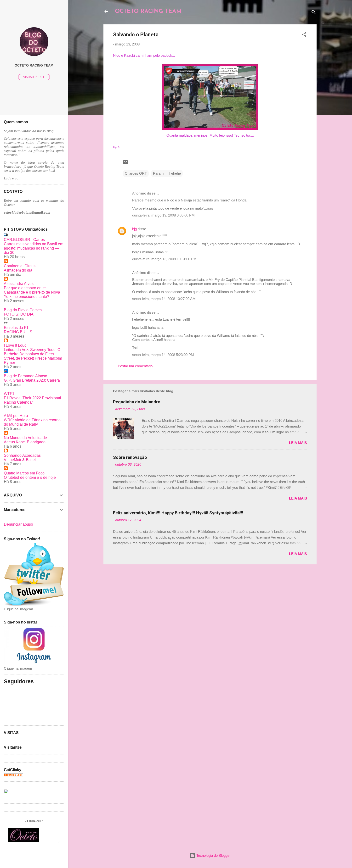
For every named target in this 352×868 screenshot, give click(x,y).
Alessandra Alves (19, 284)
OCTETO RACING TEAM (148, 11)
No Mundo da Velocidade (25, 438)
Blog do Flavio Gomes (23, 310)
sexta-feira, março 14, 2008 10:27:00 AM (164, 299)
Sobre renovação (130, 457)
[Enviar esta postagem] (125, 164)
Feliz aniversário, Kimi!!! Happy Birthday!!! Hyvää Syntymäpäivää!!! (178, 512)
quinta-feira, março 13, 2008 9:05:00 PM (163, 215)
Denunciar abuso (18, 524)
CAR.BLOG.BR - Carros (24, 240)
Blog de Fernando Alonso (25, 376)
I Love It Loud (15, 345)
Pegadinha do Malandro (136, 401)
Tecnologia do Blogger (213, 855)
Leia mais (298, 443)
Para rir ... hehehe (167, 173)
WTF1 (9, 394)
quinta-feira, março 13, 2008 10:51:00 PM (164, 259)
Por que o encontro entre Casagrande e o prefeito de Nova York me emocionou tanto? (32, 292)
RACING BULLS (18, 332)
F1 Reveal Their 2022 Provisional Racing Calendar (32, 400)
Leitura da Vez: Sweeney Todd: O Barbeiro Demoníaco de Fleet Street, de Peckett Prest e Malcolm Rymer (33, 356)
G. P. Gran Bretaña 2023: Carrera (32, 380)
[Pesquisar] (314, 13)
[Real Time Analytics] (13, 775)
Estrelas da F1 (16, 328)
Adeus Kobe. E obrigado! (25, 442)
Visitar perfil (34, 77)
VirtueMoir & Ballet (20, 460)
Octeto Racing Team (34, 65)
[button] (304, 35)
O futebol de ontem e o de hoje (30, 477)
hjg (134, 229)
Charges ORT (136, 173)
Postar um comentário (135, 366)
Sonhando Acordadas (22, 455)
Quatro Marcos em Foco (24, 473)
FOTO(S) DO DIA (19, 314)
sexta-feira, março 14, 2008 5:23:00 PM (163, 355)
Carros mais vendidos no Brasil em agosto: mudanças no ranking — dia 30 (33, 248)
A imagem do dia (18, 270)
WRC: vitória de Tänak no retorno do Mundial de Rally (32, 422)
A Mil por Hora (16, 416)
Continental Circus (19, 266)
